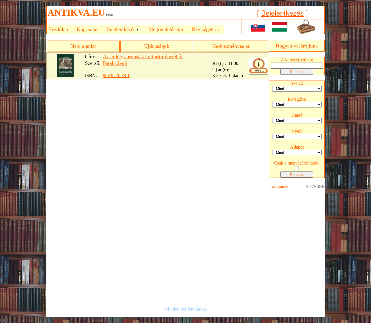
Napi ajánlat (83, 46)
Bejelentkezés (282, 13)
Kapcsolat (87, 29)
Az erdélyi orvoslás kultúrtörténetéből (143, 56)
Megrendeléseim (165, 29)
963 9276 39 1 (116, 75)
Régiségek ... (205, 29)
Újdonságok (156, 46)
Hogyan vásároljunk (297, 46)
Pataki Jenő (115, 63)
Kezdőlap (58, 29)
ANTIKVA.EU (76, 12)
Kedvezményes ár (231, 46)
